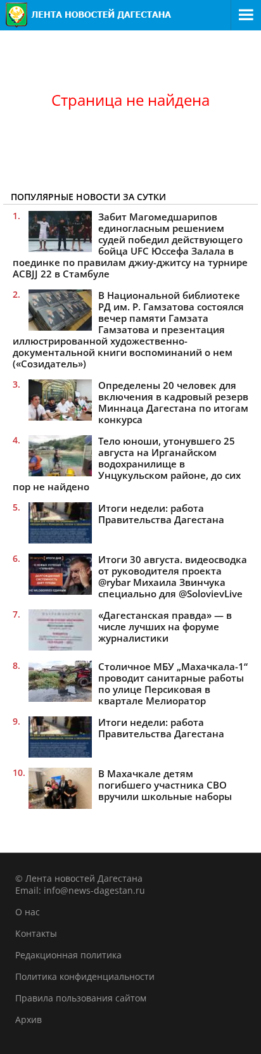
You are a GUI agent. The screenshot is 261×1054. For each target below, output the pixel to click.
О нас (27, 912)
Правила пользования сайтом (80, 998)
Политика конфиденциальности (85, 976)
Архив (28, 1019)
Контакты (36, 933)
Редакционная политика (68, 955)
